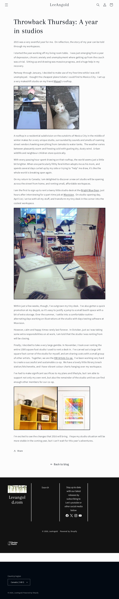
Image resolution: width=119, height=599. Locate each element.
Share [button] (20, 450)
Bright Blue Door (90, 190)
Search (45, 487)
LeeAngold (53, 531)
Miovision (69, 194)
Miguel (57, 81)
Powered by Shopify (68, 531)
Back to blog (61, 464)
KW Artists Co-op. (63, 358)
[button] (6, 4)
